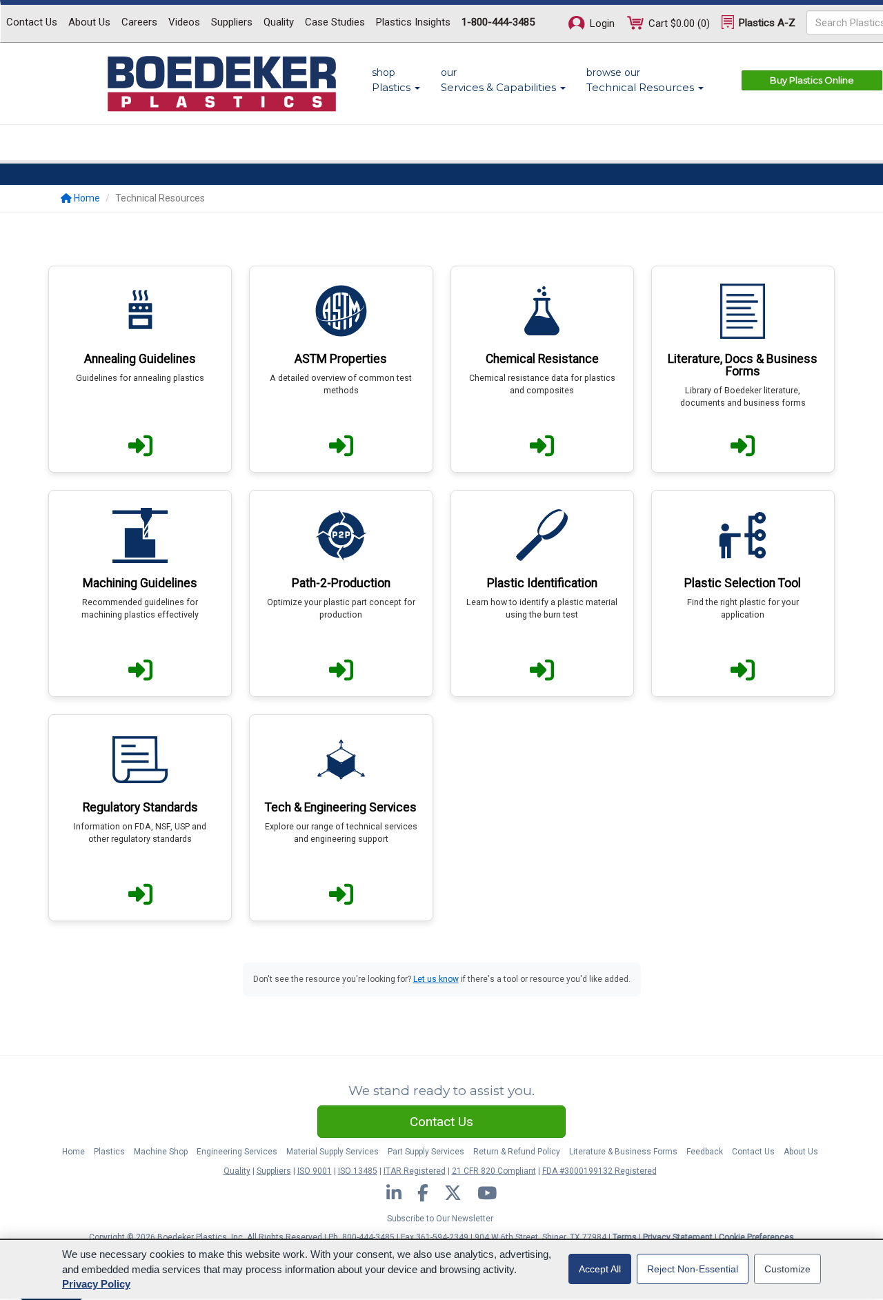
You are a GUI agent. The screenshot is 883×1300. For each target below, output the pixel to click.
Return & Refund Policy (516, 1151)
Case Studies (335, 22)
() (679, 23)
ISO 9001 (314, 1171)
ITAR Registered (415, 1171)
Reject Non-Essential (692, 1268)
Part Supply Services (426, 1151)
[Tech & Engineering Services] (341, 817)
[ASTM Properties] (341, 369)
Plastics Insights (413, 22)
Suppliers (231, 22)
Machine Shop (161, 1151)
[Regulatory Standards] (140, 817)
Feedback (704, 1151)
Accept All (600, 1268)
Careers (139, 22)
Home (73, 1151)
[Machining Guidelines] (140, 593)
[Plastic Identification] (542, 593)
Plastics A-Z (765, 23)
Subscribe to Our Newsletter (440, 1218)
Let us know (436, 979)
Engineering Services (237, 1151)
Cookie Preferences (756, 1237)
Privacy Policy (96, 1284)
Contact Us (31, 22)
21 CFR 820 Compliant (494, 1171)
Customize (787, 1268)
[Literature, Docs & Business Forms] (743, 369)
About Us (89, 22)
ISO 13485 (357, 1171)
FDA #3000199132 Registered (599, 1171)
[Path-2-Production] (341, 593)
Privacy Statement (678, 1237)
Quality (279, 22)
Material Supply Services (332, 1151)
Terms (625, 1237)
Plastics (109, 1151)
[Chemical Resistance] (542, 369)
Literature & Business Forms (623, 1151)
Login (601, 23)
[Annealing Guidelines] (140, 369)
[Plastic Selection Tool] (743, 593)
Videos (184, 22)
